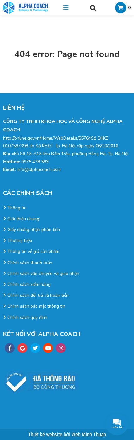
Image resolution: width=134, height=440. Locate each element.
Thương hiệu (19, 241)
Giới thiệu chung (23, 219)
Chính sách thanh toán (29, 263)
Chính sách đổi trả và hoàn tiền (38, 295)
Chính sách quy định (27, 317)
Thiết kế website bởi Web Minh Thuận (67, 434)
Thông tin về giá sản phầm (33, 251)
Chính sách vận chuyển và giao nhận (43, 274)
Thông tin (16, 208)
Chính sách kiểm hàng (28, 284)
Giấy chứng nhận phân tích (33, 230)
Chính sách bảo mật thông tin (36, 306)
